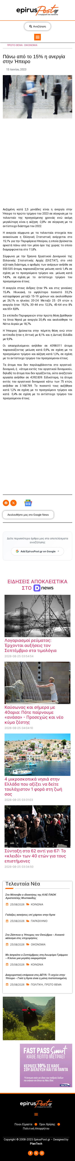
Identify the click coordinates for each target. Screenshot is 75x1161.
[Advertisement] (37, 162)
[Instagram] (41, 1153)
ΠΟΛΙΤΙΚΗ (37, 984)
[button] (37, 37)
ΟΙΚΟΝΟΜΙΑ (30, 45)
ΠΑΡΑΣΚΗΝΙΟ (39, 921)
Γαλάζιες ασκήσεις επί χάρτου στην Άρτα (30, 914)
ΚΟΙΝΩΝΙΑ (37, 904)
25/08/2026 (17, 904)
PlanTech (36, 1143)
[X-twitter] (36, 1153)
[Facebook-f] (30, 1153)
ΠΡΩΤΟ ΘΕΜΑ (15, 45)
